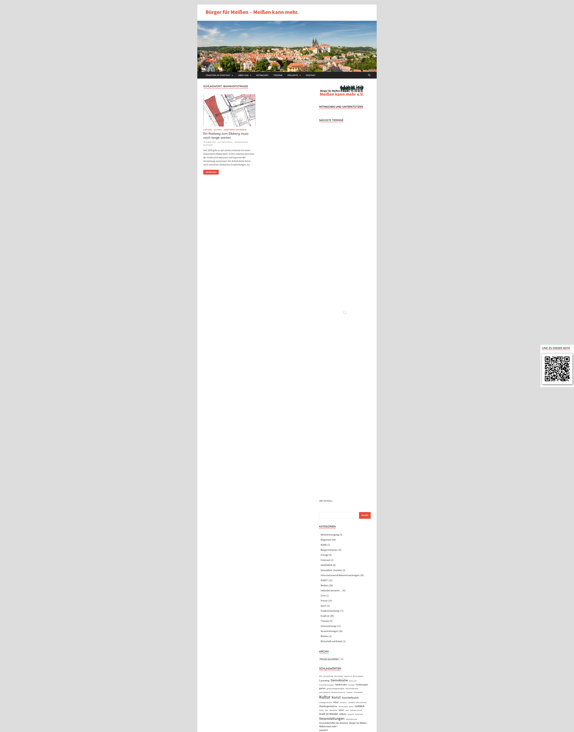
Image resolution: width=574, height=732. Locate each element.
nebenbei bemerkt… (331, 590)
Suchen (364, 515)
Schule (321, 710)
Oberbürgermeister (328, 706)
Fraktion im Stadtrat (218, 75)
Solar (326, 710)
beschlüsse (348, 676)
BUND (324, 544)
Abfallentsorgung (330, 534)
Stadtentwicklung (330, 610)
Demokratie (339, 680)
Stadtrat (325, 615)
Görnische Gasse (324, 692)
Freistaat (325, 559)
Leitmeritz (343, 702)
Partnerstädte (343, 707)
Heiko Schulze (226, 142)
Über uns (243, 75)
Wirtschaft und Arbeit (331, 641)
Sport (323, 605)
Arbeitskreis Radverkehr (235, 130)
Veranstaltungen (329, 631)
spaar (341, 710)
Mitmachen (262, 75)
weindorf (323, 730)
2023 (320, 676)
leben (336, 702)
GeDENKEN (326, 565)
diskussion (353, 681)
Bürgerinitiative (329, 549)
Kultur (324, 697)
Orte (323, 595)
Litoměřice (351, 702)
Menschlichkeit (361, 702)
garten (322, 688)
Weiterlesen (209, 171)
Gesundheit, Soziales (331, 570)
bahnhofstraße (328, 676)
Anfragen (207, 130)
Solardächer (333, 710)
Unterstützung (328, 625)
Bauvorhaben (338, 676)
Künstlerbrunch (350, 697)
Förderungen (362, 684)
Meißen (324, 585)
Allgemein (326, 539)
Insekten (349, 692)
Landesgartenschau (325, 702)
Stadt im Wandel (328, 714)
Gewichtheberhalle (352, 689)
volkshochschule (351, 719)
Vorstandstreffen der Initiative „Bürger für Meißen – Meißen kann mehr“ (343, 725)
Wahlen (324, 636)
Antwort (218, 130)
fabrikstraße (341, 684)
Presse (324, 600)
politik (351, 707)
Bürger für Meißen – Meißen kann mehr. (252, 12)
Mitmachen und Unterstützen (341, 106)
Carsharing (324, 680)
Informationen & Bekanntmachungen (340, 575)
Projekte (292, 75)
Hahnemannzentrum (338, 692)
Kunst (336, 697)
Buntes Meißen (358, 676)
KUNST (324, 580)
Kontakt (311, 75)
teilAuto (342, 714)
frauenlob (351, 685)
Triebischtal (359, 714)
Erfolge (324, 554)
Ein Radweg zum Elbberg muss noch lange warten (225, 135)
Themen (325, 620)
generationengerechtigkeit (335, 689)
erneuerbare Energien (326, 685)
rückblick (360, 706)
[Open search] (369, 75)
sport (347, 710)
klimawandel (358, 692)
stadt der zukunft (356, 710)
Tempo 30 (351, 714)
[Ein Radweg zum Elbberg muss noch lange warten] (229, 110)
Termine (277, 75)
